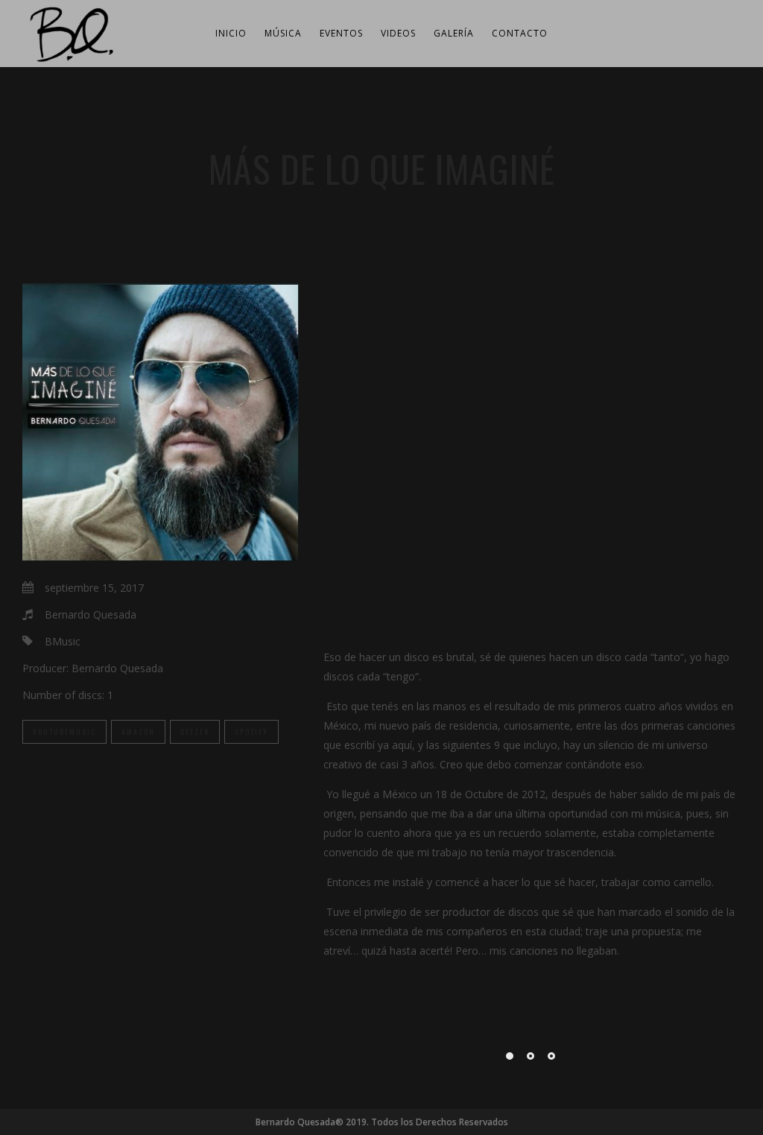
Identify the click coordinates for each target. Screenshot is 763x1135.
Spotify (251, 731)
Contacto (520, 33)
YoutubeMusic (64, 731)
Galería (454, 33)
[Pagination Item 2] (530, 1056)
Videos (398, 33)
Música (283, 33)
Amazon (138, 731)
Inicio (231, 33)
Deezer (194, 731)
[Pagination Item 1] (509, 1056)
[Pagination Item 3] (551, 1056)
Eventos (341, 33)
